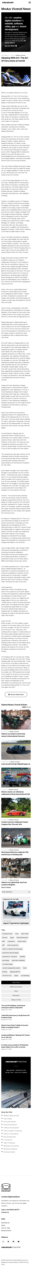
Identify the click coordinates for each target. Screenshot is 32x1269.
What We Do (5, 1223)
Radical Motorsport (22, 937)
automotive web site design (10, 953)
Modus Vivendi (20, 55)
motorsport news (7, 934)
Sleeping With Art (15, 972)
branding (22, 956)
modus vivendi (21, 941)
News (3, 1225)
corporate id (11, 941)
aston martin (24, 934)
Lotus (16, 934)
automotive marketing (18, 960)
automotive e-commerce (9, 956)
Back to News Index (17, 694)
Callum (16, 975)
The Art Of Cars (7, 975)
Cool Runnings (25, 975)
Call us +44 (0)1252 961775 (10, 1210)
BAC (3, 941)
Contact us (5, 1212)
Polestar (4, 972)
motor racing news (12, 945)
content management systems (11, 968)
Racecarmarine (6, 1230)
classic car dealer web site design (12, 949)
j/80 (3, 945)
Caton (24, 968)
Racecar (4, 937)
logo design (5, 960)
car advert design (7, 964)
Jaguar (12, 937)
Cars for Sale (5, 1228)
